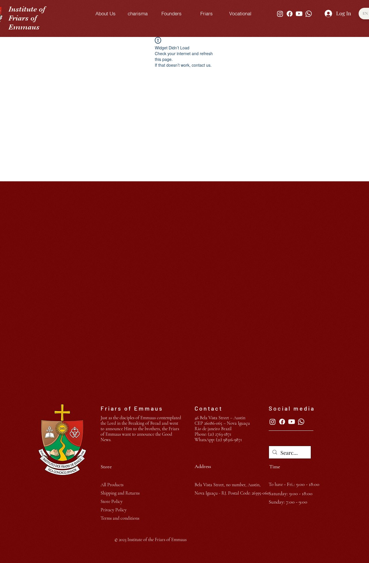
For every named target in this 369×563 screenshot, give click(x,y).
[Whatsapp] (308, 14)
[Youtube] (299, 14)
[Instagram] (280, 14)
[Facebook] (289, 14)
